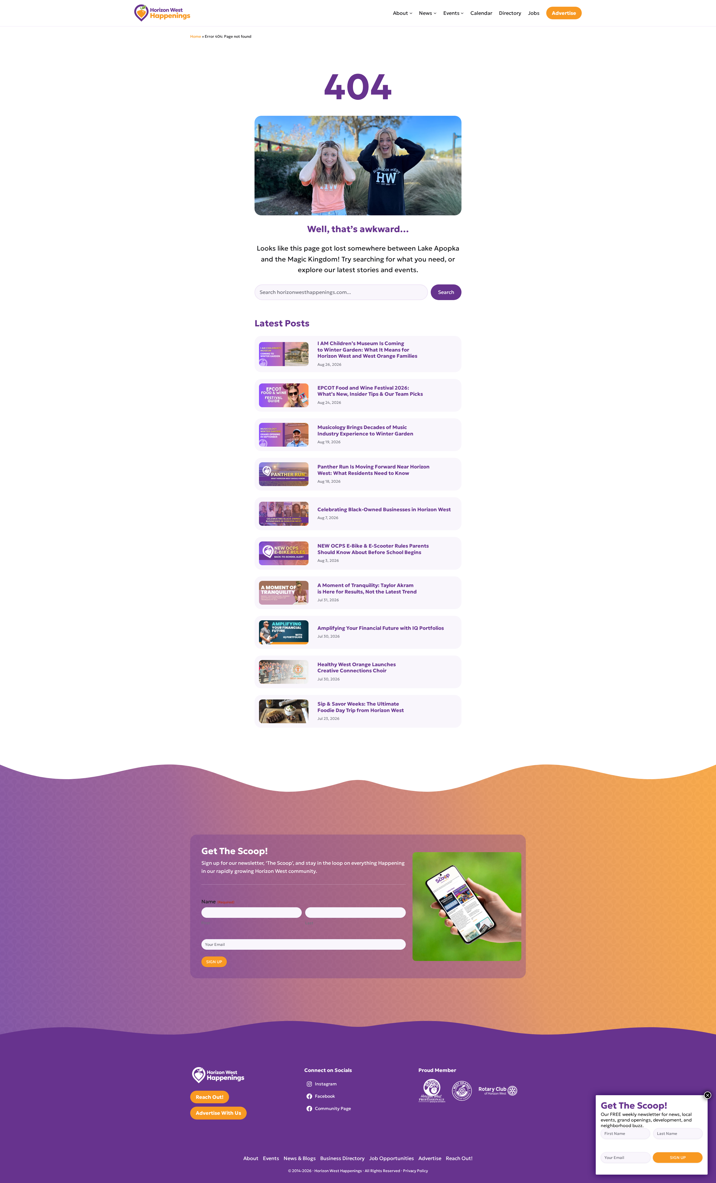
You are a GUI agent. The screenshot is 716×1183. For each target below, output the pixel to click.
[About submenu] (411, 13)
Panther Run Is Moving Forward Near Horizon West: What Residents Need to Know (373, 470)
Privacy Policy (415, 1170)
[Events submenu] (462, 13)
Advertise (564, 13)
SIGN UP (214, 961)
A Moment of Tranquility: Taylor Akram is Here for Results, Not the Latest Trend (367, 588)
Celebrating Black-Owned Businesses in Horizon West (384, 509)
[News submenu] (435, 13)
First (205, 922)
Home (195, 36)
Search (446, 292)
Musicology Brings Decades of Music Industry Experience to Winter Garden (365, 430)
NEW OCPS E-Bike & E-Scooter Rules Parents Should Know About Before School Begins (373, 549)
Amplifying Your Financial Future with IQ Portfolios (380, 628)
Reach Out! (209, 1097)
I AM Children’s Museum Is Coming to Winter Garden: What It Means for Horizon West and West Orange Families (367, 349)
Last (309, 922)
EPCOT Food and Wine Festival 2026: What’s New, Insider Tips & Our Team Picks (370, 391)
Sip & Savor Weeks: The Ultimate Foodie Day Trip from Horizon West (360, 707)
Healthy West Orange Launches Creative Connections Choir (356, 667)
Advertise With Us (218, 1113)
